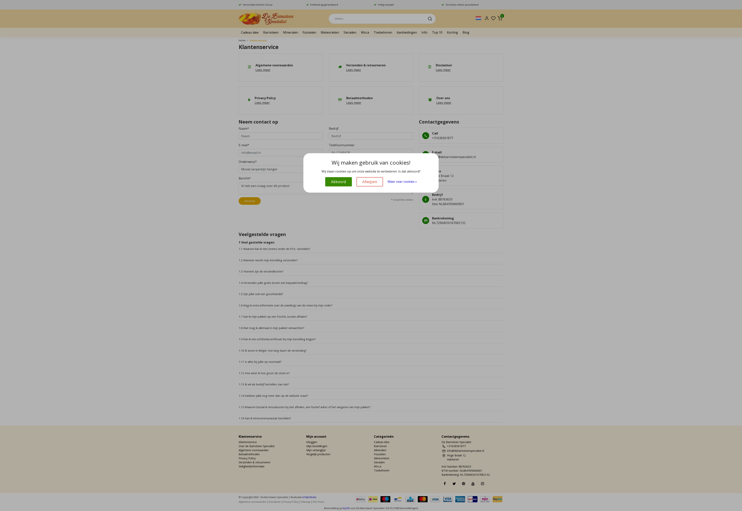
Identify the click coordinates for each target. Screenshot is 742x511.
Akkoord (338, 181)
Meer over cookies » (402, 181)
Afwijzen (369, 181)
